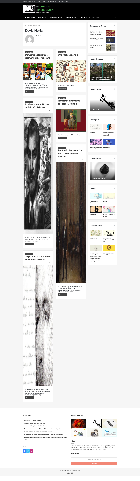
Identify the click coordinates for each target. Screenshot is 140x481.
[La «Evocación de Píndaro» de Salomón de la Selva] (38, 173)
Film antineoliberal (96, 178)
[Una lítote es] (94, 423)
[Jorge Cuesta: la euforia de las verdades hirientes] (38, 325)
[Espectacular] (109, 142)
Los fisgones (93, 214)
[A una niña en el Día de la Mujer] (109, 209)
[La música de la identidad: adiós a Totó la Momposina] (110, 40)
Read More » (29, 91)
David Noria (39, 36)
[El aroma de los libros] (78, 432)
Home (28, 26)
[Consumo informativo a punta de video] (96, 142)
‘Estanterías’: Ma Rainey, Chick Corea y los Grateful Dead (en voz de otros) (96, 32)
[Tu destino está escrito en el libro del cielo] (109, 233)
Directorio (45, 1)
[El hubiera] (96, 127)
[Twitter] (25, 447)
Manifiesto (54, 1)
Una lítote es (95, 109)
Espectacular (106, 147)
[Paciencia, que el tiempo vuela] (96, 196)
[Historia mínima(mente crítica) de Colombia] (71, 120)
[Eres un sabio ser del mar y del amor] (109, 248)
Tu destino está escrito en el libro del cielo (108, 239)
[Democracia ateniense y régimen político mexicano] (38, 71)
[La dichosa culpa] (96, 233)
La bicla (105, 201)
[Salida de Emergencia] (38, 9)
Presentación (63, 1)
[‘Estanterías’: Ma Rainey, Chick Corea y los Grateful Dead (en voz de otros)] (110, 33)
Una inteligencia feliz (68, 54)
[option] (102, 72)
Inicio (38, 1)
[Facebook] (24, 447)
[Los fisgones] (96, 209)
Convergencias (41, 17)
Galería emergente (71, 17)
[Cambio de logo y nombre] (109, 423)
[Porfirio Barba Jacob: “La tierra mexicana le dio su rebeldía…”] (71, 222)
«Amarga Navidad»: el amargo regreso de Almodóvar (108, 133)
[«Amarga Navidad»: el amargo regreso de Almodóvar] (109, 127)
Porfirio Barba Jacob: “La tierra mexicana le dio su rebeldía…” (70, 153)
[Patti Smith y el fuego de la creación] (110, 47)
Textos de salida (29, 17)
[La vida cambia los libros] (109, 432)
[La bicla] (109, 196)
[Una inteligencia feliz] (71, 71)
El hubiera (92, 132)
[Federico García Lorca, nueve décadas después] (94, 432)
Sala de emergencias (56, 17)
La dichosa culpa (94, 238)
